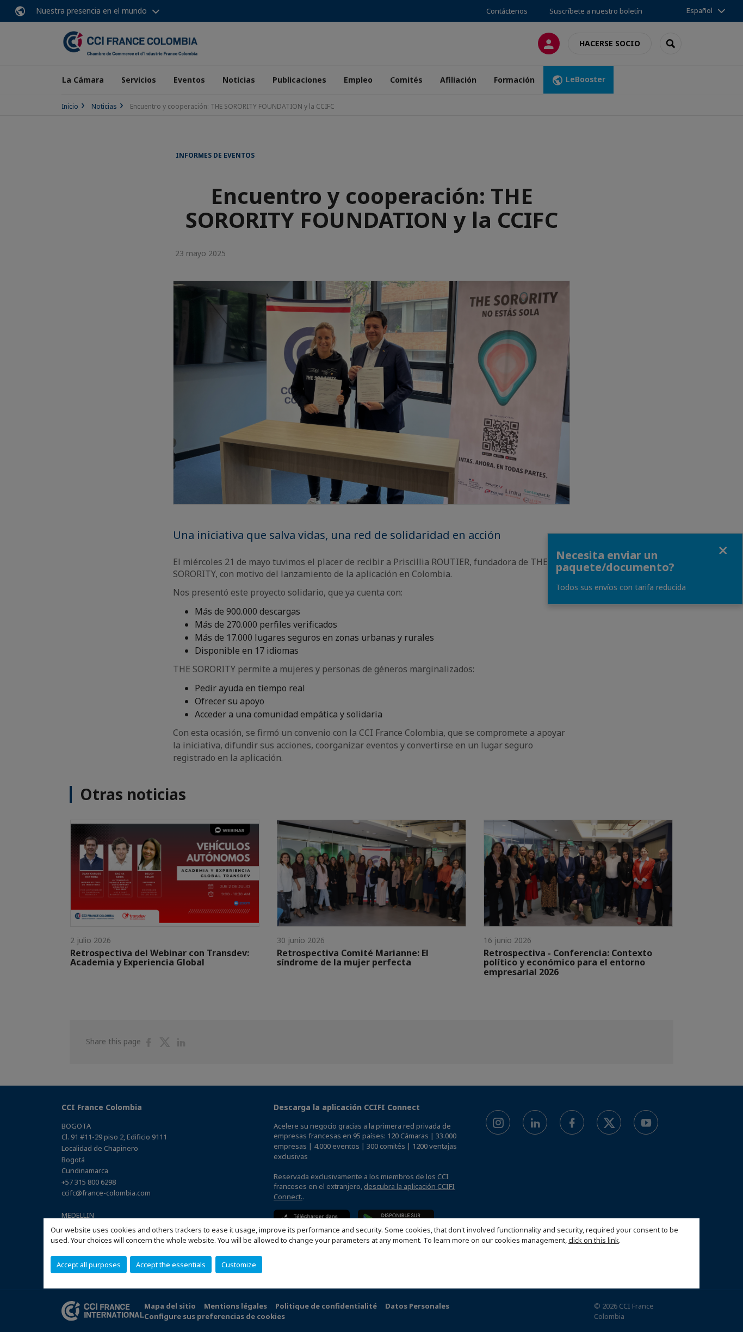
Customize (238, 1264)
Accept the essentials (171, 1264)
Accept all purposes (89, 1264)
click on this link (593, 1240)
